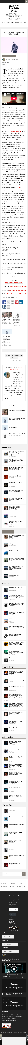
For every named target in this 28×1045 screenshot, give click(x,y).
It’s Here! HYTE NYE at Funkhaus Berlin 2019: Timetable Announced (16, 789)
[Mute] (21, 974)
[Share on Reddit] (12, 302)
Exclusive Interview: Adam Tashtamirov (15, 833)
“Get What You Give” (15, 131)
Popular (8, 532)
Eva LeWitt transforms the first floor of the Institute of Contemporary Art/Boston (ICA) (16, 453)
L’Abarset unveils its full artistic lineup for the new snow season (15, 721)
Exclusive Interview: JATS (15, 809)
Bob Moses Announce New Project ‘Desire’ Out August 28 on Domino (16, 612)
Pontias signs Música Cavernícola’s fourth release (16, 658)
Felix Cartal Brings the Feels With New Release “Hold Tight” (6, 338)
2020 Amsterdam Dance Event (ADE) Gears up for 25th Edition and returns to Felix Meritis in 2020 (16, 758)
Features (5, 584)
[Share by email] (8, 307)
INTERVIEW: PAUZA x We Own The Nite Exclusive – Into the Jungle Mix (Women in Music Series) (16, 523)
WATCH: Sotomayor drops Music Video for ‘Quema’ (15, 475)
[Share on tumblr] (4, 307)
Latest (20, 532)
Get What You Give (14, 357)
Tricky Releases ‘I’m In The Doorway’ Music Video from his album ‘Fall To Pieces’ (16, 596)
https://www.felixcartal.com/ (14, 282)
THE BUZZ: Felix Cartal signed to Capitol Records (16, 426)
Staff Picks (6, 447)
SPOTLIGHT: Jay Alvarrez (15, 550)
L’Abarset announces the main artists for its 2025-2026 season (16, 688)
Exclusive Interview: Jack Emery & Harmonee (16, 856)
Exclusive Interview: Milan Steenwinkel (15, 840)
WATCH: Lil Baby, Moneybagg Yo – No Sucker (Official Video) (16, 627)
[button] (14, 969)
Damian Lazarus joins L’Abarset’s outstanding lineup (16, 679)
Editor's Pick (7, 737)
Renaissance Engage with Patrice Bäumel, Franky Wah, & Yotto (16, 750)
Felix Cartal (8, 355)
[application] (14, 929)
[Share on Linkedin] (21, 302)
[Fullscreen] (18, 930)
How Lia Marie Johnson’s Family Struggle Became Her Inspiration (16, 536)
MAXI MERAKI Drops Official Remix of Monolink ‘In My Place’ (16, 588)
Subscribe (13, 914)
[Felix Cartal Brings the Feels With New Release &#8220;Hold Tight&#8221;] (7, 331)
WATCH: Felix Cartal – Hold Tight (6, 319)
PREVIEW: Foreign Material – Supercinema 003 (15, 635)
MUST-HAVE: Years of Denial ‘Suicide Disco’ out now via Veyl (15, 484)
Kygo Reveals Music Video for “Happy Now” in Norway (16, 543)
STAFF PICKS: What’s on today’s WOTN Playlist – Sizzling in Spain (15, 507)
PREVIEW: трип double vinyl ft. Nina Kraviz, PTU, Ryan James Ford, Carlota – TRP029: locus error (16, 797)
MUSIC (9, 55)
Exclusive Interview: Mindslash (16, 824)
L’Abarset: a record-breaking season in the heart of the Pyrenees (16, 672)
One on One (7, 805)
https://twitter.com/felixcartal (16, 294)
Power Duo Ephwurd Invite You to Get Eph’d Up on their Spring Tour (16, 559)
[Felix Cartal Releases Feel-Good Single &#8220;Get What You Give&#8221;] (17, 314)
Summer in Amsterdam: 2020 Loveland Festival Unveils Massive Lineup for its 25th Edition (16, 766)
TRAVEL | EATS (8, 667)
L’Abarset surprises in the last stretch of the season (16, 728)
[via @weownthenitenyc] (8, 302)
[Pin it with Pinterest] (17, 302)
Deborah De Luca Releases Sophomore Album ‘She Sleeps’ (15, 742)
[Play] (11, 930)
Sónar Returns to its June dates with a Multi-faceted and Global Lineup (15, 773)
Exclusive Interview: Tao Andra (16, 816)
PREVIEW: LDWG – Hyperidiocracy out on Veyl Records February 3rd (15, 781)
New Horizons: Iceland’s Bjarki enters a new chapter (16, 491)
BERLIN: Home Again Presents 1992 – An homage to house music (16, 620)
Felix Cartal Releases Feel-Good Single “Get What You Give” (17, 321)
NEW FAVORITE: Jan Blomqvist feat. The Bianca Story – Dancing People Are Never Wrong (16, 568)
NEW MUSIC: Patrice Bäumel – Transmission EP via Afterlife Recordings (16, 460)
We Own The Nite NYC (14, 8)
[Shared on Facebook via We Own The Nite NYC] (4, 302)
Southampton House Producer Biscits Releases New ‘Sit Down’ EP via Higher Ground (16, 643)
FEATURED (5, 55)
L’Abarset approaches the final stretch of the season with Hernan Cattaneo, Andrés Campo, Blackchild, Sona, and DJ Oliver (16, 706)
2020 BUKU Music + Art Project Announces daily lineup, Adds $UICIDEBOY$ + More (16, 468)
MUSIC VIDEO (13, 55)
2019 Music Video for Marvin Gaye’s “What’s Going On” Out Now (16, 499)
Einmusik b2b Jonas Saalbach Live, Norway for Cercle (16, 514)
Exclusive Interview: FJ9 (14, 863)
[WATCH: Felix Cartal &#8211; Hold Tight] (7, 314)
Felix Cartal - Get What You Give (16, 355)
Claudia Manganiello (14, 59)
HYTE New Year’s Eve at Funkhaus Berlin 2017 (14, 574)
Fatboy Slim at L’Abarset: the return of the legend (16, 713)
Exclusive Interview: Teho (15, 848)
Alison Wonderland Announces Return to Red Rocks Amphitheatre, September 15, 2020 (16, 651)
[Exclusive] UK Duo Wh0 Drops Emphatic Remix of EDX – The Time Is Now (16, 604)
